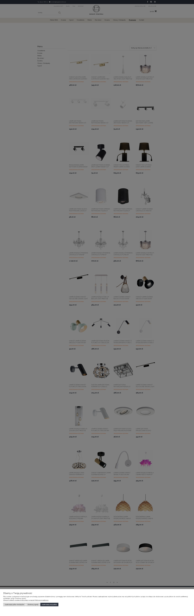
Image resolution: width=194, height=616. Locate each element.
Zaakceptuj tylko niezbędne (14, 604)
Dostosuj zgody (33, 604)
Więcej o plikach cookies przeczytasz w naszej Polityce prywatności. (26, 600)
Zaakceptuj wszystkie (49, 604)
